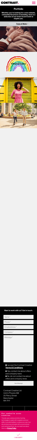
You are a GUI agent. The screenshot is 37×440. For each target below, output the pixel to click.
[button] (18, 436)
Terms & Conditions (14, 367)
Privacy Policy (11, 428)
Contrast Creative (12, 3)
